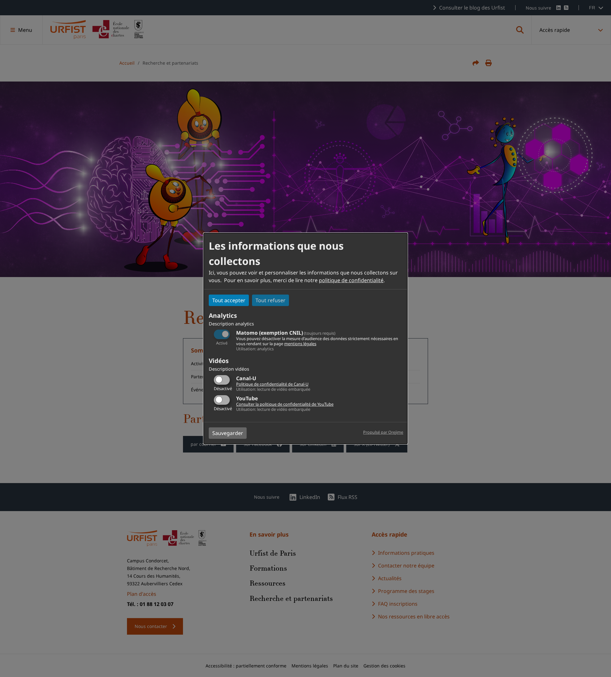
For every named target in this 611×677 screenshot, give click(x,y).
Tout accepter (228, 300)
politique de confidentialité (351, 280)
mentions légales (300, 343)
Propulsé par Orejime (383, 432)
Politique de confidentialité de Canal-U (272, 384)
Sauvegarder (227, 433)
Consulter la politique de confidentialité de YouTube (285, 404)
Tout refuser (270, 300)
